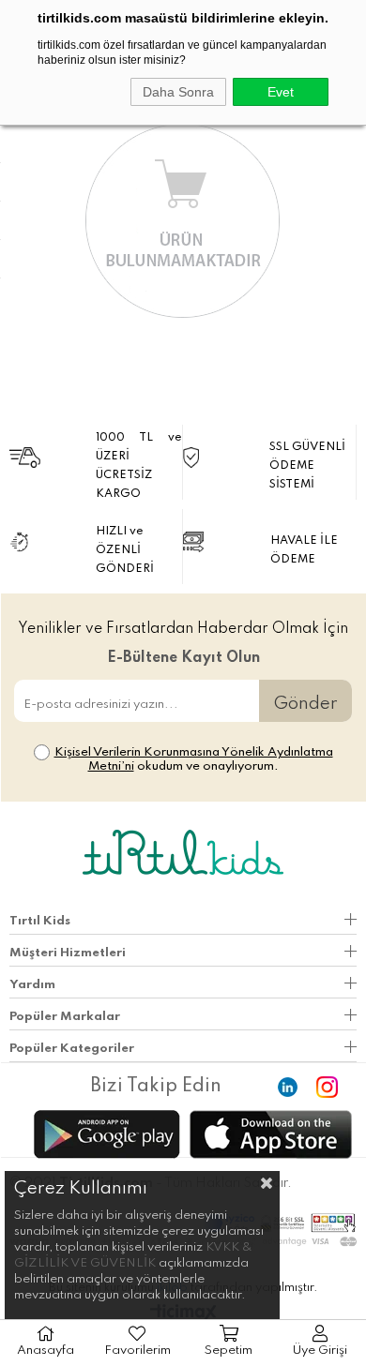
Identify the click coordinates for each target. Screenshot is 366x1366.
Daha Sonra (178, 91)
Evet (280, 91)
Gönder (305, 704)
